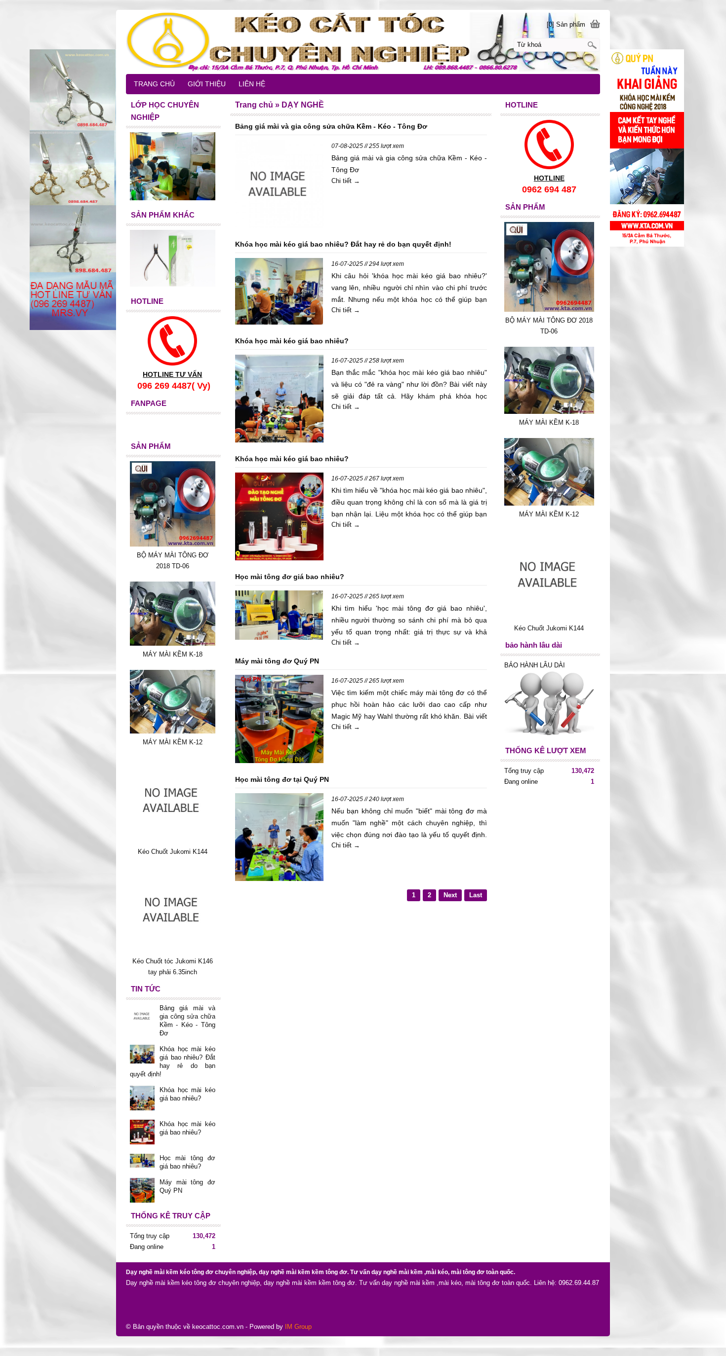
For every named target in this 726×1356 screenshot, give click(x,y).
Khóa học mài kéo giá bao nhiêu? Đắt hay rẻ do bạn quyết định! (343, 244)
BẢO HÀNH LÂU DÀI (535, 665)
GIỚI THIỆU (207, 84)
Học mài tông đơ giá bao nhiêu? (289, 577)
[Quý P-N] (363, 41)
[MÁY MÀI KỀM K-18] (549, 411)
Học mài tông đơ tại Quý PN (282, 779)
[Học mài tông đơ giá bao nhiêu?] (279, 616)
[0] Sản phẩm (566, 24)
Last (475, 895)
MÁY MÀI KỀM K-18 (549, 422)
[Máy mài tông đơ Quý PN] (279, 720)
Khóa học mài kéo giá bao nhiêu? (292, 341)
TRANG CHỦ (154, 84)
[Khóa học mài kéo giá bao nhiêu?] (279, 400)
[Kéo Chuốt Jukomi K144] (549, 617)
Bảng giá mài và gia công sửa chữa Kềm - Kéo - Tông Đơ (331, 126)
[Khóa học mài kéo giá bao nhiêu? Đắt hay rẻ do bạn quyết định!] (279, 293)
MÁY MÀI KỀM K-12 (549, 514)
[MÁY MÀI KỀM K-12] (549, 503)
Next (450, 895)
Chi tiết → (345, 180)
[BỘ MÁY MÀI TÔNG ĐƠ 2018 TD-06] (549, 309)
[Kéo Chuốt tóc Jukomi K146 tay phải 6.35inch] (172, 950)
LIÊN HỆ (252, 84)
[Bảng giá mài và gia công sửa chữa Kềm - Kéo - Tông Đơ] (279, 185)
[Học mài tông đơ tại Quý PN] (279, 838)
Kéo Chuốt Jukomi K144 (549, 628)
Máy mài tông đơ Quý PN (277, 661)
